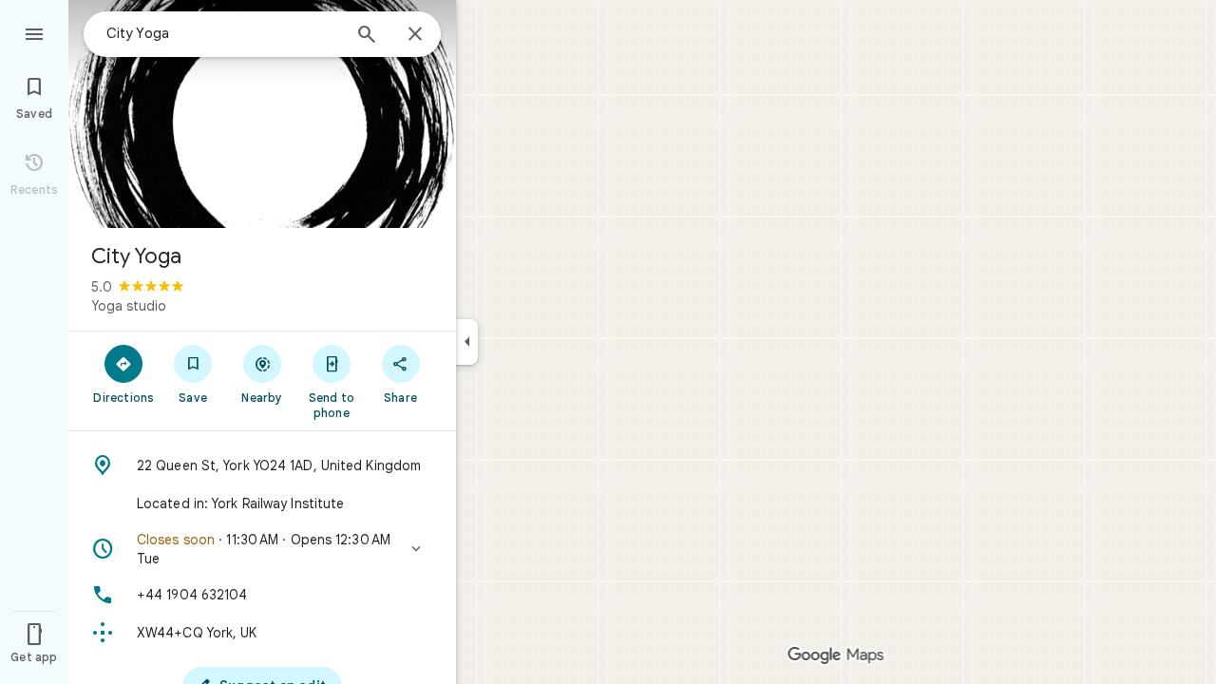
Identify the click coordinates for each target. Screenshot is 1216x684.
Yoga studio (128, 305)
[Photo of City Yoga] (262, 114)
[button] (262, 549)
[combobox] (223, 33)
